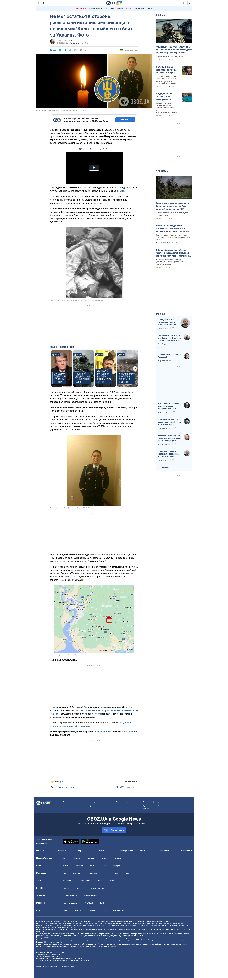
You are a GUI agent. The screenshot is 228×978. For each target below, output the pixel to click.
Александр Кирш (163, 412)
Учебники (76, 873)
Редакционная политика (66, 787)
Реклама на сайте (69, 806)
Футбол (65, 866)
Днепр (104, 858)
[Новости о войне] (119, 788)
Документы (94, 806)
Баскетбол (79, 866)
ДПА (106, 873)
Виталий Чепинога (164, 444)
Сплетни (78, 910)
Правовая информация (124, 802)
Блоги (142, 851)
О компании (67, 802)
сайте (121, 191)
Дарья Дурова (62, 40)
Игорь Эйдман (163, 361)
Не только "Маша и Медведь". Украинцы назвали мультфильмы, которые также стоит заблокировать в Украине (168, 70)
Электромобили (84, 881)
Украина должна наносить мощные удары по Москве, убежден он (173, 214)
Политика (61, 851)
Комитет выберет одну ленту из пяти (170, 56)
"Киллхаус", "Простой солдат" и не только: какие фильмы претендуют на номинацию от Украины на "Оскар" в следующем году (174, 50)
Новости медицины (70, 903)
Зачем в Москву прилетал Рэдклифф (169, 355)
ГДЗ (64, 873)
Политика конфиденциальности (154, 802)
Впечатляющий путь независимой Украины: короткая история (168, 454)
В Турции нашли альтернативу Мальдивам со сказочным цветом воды (166, 96)
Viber (130, 731)
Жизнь (101, 851)
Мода (104, 910)
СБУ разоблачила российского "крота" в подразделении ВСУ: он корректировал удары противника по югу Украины (173, 253)
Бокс (104, 866)
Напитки (80, 888)
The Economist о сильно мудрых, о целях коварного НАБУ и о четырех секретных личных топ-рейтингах (168, 406)
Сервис (111, 881)
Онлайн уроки (92, 873)
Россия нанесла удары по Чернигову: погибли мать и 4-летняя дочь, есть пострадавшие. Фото (173, 228)
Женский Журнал (119, 910)
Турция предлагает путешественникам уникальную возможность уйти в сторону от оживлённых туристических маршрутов (168, 107)
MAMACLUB (89, 903)
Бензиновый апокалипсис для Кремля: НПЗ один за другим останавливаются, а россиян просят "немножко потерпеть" (169, 338)
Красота (92, 910)
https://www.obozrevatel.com (115, 921)
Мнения (160, 313)
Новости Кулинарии (97, 888)
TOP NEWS (162, 171)
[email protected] (63, 960)
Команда (93, 802)
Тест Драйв (67, 881)
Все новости (186, 851)
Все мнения (163, 467)
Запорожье (91, 858)
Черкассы (117, 858)
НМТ (127, 873)
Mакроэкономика (90, 895)
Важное (160, 15)
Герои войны (81, 8)
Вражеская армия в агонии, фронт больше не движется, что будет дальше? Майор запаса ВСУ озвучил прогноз (173, 206)
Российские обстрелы (143, 8)
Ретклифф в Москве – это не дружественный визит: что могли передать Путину (169, 438)
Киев (64, 858)
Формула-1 (117, 866)
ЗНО (116, 873)
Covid (102, 903)
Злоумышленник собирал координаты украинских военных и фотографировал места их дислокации (171, 262)
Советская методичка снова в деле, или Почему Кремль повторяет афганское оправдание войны (169, 422)
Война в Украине (95, 8)
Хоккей (92, 866)
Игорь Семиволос (164, 428)
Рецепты (66, 888)
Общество (164, 851)
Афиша (65, 910)
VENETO (129, 8)
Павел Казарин (163, 328)
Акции (99, 881)
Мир (79, 851)
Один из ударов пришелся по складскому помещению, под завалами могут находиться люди (173, 237)
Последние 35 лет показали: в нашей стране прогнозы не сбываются (167, 322)
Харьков (77, 858)
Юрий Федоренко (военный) (167, 344)
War (70, 40)
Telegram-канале (102, 731)
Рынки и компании (70, 895)
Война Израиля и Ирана (113, 8)
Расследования (126, 851)
